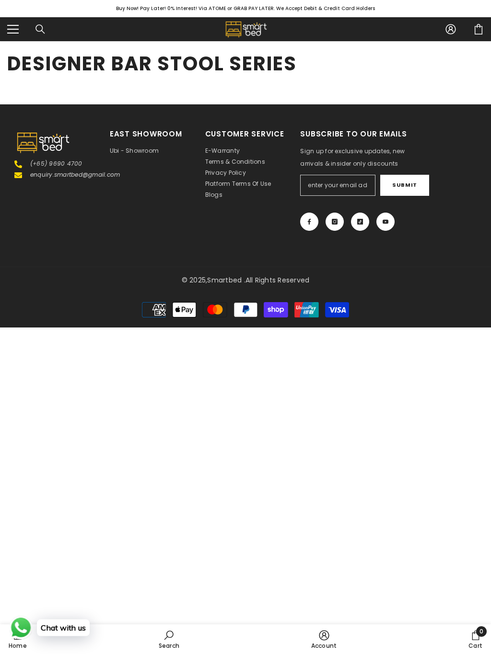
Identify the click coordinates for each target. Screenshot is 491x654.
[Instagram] (335, 222)
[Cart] (478, 29)
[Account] (450, 29)
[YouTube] (385, 222)
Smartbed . (226, 280)
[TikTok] (360, 222)
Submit (404, 185)
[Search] (40, 29)
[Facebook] (309, 222)
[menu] (13, 29)
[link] (169, 639)
